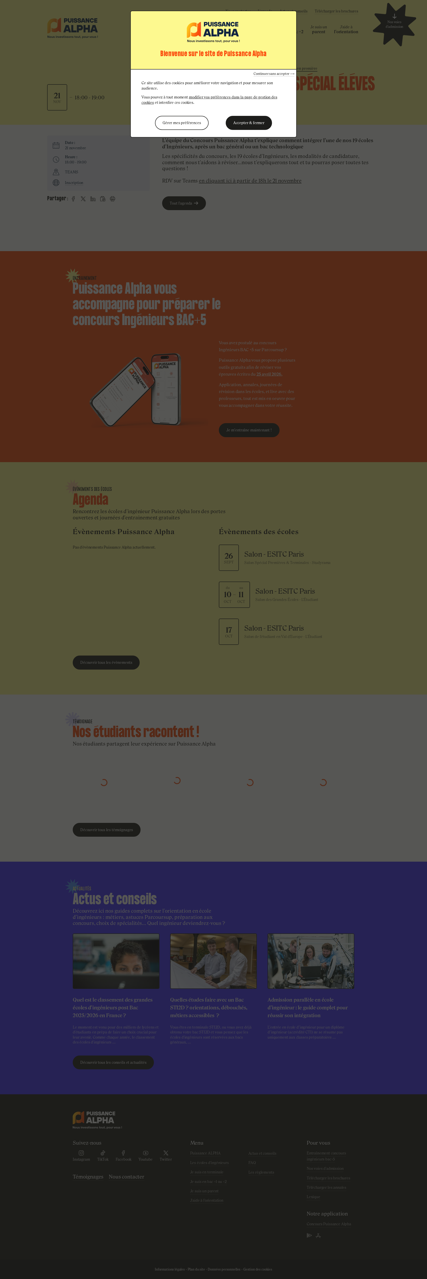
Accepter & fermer (248, 123)
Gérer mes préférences (182, 123)
